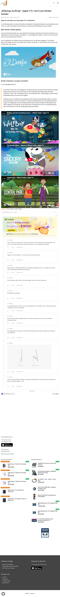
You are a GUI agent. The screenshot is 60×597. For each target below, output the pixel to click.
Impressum (6, 449)
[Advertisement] (42, 445)
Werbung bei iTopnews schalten (10, 566)
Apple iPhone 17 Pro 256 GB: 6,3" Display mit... (16, 491)
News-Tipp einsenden (8, 564)
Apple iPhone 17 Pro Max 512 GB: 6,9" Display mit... (17, 499)
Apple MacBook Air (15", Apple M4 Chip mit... (47, 504)
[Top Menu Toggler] (57, 3)
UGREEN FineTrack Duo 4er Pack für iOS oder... (47, 464)
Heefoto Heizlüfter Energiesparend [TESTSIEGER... (47, 496)
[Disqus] (30, 413)
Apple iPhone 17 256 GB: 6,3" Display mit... (17, 464)
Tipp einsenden (7, 439)
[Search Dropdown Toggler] (54, 3)
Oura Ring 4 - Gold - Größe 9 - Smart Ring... (47, 480)
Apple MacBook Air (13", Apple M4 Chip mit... (47, 511)
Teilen (12, 247)
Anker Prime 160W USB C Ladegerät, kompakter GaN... (47, 488)
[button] (3, 594)
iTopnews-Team (7, 441)
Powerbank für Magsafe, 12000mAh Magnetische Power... (47, 472)
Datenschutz (6, 451)
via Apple (3, 209)
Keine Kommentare (55, 17)
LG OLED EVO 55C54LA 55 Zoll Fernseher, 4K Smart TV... (45, 519)
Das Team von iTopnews (9, 568)
